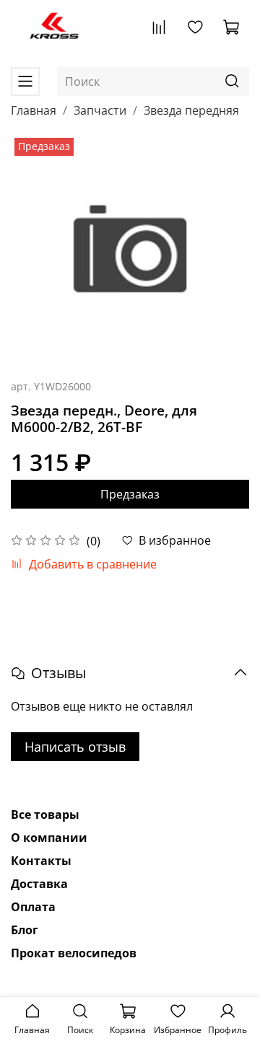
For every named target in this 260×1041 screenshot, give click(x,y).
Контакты (41, 861)
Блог (24, 930)
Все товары (45, 814)
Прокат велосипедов (73, 953)
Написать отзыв (75, 746)
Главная (33, 110)
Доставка (39, 884)
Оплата (33, 907)
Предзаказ (130, 494)
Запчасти (100, 110)
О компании (49, 837)
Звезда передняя (191, 110)
